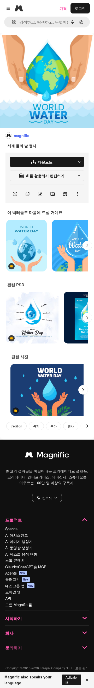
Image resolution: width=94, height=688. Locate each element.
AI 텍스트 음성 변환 (21, 554)
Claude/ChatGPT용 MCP (25, 566)
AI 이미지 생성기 (19, 541)
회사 (9, 633)
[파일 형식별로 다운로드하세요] (79, 162)
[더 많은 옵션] (77, 194)
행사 (71, 426)
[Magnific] (47, 456)
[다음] (87, 245)
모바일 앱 (13, 591)
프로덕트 (13, 520)
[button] (47, 498)
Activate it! (71, 679)
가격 (63, 8)
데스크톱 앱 (19, 585)
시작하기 (13, 618)
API (8, 598)
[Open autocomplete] (11, 22)
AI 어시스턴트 (16, 535)
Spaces (11, 528)
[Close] (87, 680)
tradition (16, 426)
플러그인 (17, 579)
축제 (36, 426)
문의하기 (13, 648)
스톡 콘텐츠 (15, 560)
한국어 (47, 498)
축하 (53, 426)
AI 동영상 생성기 (19, 547)
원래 (30, 44)
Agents (15, 573)
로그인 (80, 8)
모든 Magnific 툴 (18, 604)
